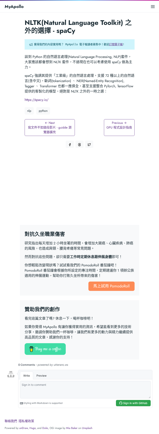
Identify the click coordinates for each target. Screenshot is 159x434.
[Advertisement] (79, 189)
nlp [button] (29, 110)
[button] (70, 144)
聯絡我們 (11, 421)
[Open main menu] (153, 6)
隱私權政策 (26, 421)
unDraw (23, 428)
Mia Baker (72, 428)
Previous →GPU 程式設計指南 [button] (119, 125)
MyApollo (14, 6)
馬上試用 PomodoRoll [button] (111, 286)
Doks (45, 428)
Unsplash (87, 428)
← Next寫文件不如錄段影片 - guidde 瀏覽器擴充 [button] (50, 127)
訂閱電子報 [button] (116, 44)
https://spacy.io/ (36, 99)
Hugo (32, 428)
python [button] (43, 110)
